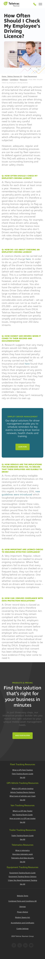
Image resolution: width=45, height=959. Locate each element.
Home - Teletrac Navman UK (12, 76)
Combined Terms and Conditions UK (22, 901)
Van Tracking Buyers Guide (22, 815)
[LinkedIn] (25, 945)
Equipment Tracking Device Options (22, 876)
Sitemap (22, 906)
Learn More (22, 447)
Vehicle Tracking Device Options (22, 792)
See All (22, 777)
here (28, 259)
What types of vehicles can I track (22, 796)
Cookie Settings (22, 928)
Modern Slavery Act (22, 917)
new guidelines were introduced (21, 493)
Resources (23, 80)
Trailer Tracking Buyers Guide (22, 835)
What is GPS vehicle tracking (22, 788)
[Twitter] (19, 945)
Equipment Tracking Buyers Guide (22, 873)
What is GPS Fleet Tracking (22, 770)
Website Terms (22, 896)
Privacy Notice (22, 912)
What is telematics (22, 850)
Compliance (14, 80)
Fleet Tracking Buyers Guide (22, 774)
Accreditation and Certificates (22, 923)
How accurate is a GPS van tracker (23, 818)
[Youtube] (31, 945)
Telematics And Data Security (22, 858)
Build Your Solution (22, 736)
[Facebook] (14, 945)
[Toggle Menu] (40, 4)
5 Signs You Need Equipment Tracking (22, 880)
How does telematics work (22, 854)
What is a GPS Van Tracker (22, 811)
